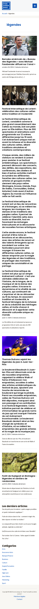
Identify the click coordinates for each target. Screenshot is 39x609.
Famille (4, 569)
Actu (3, 549)
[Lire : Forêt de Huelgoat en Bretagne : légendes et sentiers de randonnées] (19, 462)
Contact (19, 599)
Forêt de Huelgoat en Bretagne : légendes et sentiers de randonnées (19, 478)
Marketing (5, 580)
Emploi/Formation (8, 566)
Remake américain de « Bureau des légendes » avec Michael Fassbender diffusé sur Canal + (18, 62)
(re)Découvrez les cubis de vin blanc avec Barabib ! (19, 531)
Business (5, 559)
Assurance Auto (7, 552)
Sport (4, 583)
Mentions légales (19, 596)
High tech (5, 573)
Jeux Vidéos (6, 576)
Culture (4, 563)
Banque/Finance (7, 556)
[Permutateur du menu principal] (35, 6)
